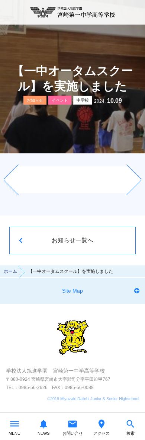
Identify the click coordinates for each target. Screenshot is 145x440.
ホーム (10, 271)
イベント (60, 100)
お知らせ (35, 100)
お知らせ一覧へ (72, 240)
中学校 (83, 100)
